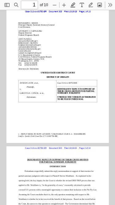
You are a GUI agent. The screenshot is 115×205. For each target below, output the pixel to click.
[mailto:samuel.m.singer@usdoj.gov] (29, 53)
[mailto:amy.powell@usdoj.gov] (27, 41)
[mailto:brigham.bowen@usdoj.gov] (29, 45)
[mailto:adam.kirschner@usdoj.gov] (29, 49)
